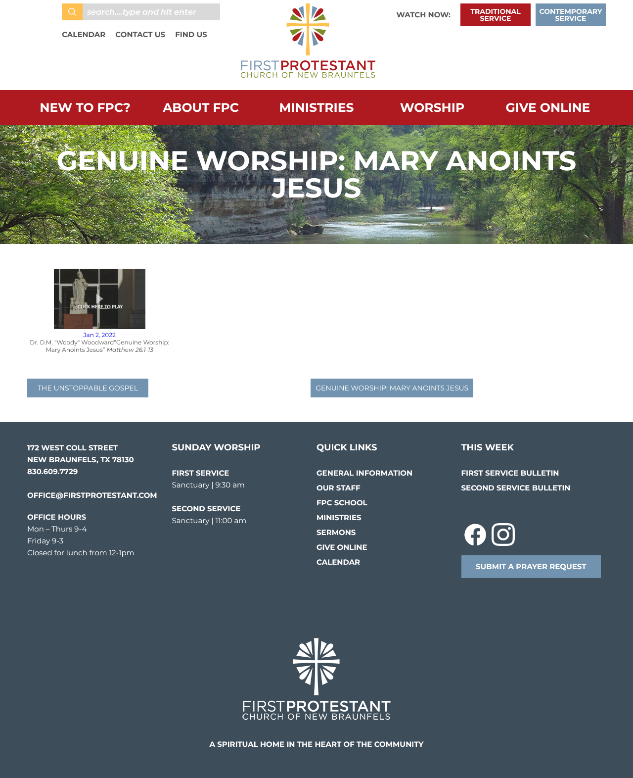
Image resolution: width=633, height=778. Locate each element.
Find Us (191, 34)
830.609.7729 (52, 471)
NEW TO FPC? (85, 107)
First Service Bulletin (510, 473)
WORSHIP (432, 107)
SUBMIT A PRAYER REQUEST (531, 566)
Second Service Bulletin (516, 487)
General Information (364, 473)
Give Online (548, 107)
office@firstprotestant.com (92, 495)
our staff (338, 487)
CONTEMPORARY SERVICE (571, 15)
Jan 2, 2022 (100, 335)
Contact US (140, 34)
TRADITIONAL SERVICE (495, 15)
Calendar (83, 34)
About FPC (201, 107)
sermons (336, 532)
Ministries (316, 107)
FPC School (341, 502)
